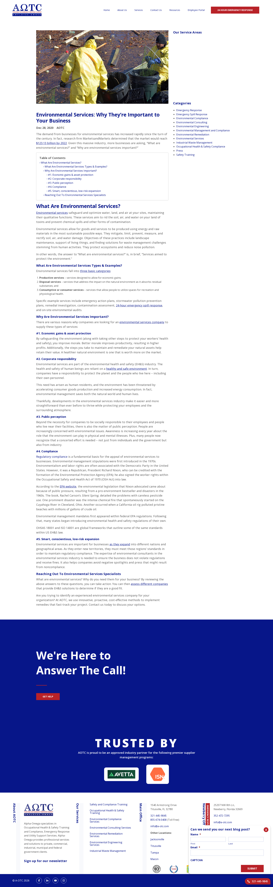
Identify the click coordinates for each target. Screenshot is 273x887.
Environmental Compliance (192, 118)
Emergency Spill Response (191, 114)
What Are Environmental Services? (61, 162)
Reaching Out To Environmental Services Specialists (75, 195)
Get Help (48, 696)
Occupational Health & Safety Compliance (200, 146)
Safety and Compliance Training (108, 804)
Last (230, 843)
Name (196, 834)
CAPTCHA (197, 860)
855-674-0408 (158, 819)
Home (106, 10)
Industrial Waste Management (194, 142)
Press (179, 150)
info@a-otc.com (159, 826)
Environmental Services (190, 138)
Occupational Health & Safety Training (107, 812)
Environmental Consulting (191, 122)
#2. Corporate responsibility (65, 178)
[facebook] (39, 880)
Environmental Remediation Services (106, 835)
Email (195, 847)
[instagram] (64, 880)
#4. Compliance (57, 187)
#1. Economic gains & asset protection (70, 175)
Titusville (155, 846)
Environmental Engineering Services (106, 844)
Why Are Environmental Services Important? (71, 170)
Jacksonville (157, 839)
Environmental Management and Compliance (203, 130)
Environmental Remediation (192, 134)
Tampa (154, 852)
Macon (154, 859)
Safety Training (185, 154)
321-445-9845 (158, 815)
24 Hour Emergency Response (235, 10)
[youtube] (55, 880)
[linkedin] (47, 880)
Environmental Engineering (192, 126)
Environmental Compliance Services (105, 820)
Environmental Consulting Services (110, 827)
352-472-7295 (222, 815)
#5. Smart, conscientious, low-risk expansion (74, 191)
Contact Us (156, 10)
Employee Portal (196, 10)
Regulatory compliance (51, 456)
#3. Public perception (60, 183)
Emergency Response (189, 110)
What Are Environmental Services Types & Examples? (76, 166)
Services (138, 10)
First (193, 843)
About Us (122, 10)
